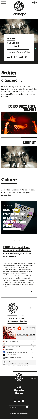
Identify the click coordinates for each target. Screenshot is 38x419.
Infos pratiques (14, 413)
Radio (19, 393)
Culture (6, 205)
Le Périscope (9, 365)
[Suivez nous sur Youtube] (22, 399)
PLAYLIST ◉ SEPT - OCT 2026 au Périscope (22, 365)
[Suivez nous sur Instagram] (18, 399)
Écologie (16, 241)
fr (33, 2)
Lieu (19, 386)
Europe (10, 205)
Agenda (19, 390)
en (36, 2)
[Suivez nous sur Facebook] (15, 399)
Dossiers (11, 241)
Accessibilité (24, 413)
